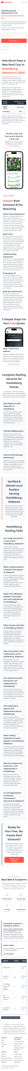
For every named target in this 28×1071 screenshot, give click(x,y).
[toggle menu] (26, 2)
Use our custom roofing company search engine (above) (14, 437)
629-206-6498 (10, 954)
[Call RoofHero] (22, 2)
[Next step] (19, 364)
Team (2, 1046)
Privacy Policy (18, 1054)
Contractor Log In (19, 1041)
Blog (2, 1042)
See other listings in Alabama (10, 1017)
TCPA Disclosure (18, 1058)
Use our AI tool (19, 120)
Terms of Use (18, 1056)
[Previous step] (8, 364)
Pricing (3, 1054)
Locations (4, 1044)
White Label (17, 1046)
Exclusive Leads (18, 1043)
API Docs (3, 1056)
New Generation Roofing (6, 997)
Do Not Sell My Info (6, 1058)
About (3, 1040)
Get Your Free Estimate (14, 860)
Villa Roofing (6, 967)
